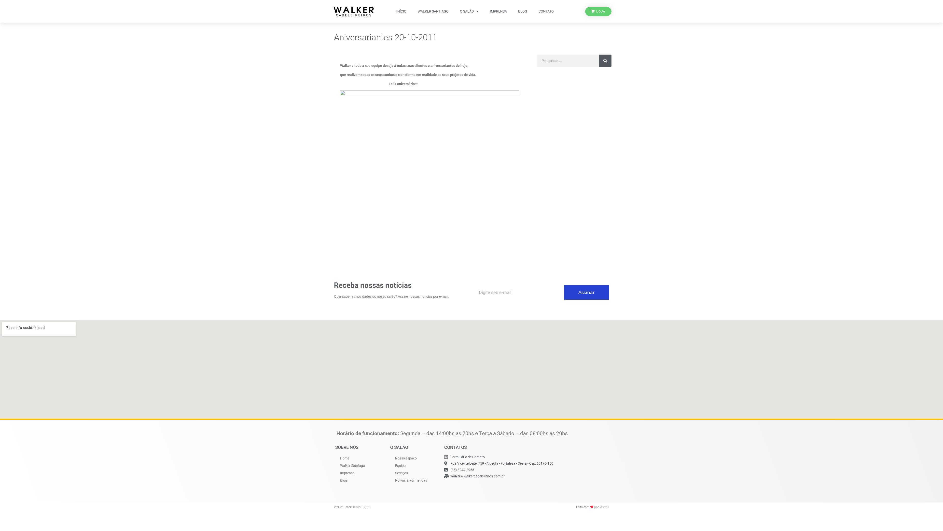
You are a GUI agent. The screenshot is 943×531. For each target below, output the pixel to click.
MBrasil (604, 507)
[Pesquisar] (605, 61)
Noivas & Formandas (411, 480)
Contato (546, 11)
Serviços (401, 473)
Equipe (400, 466)
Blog (522, 11)
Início (401, 11)
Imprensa (498, 11)
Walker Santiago (433, 11)
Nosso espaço (406, 458)
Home (344, 458)
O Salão (467, 11)
